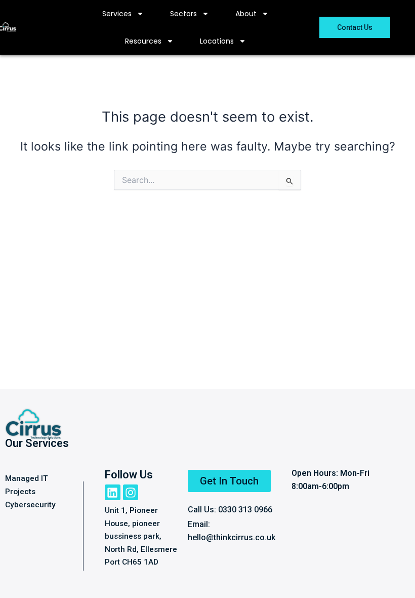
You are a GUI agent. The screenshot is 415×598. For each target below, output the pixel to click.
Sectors (183, 14)
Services (117, 14)
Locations (217, 41)
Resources (143, 41)
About (246, 14)
